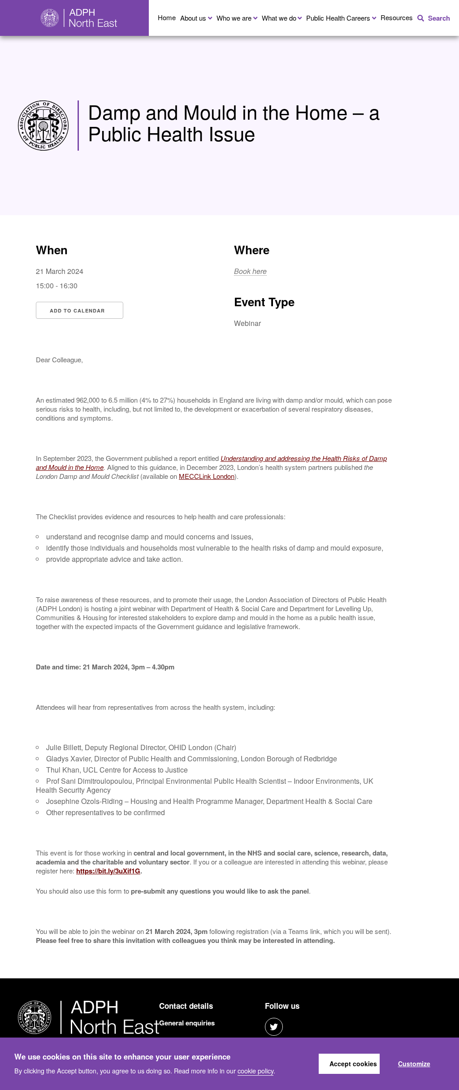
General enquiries (187, 1023)
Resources (397, 17)
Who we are (234, 17)
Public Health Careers (338, 17)
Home (167, 17)
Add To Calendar (77, 310)
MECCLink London (206, 476)
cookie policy (255, 1070)
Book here (250, 271)
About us (193, 17)
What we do (279, 17)
